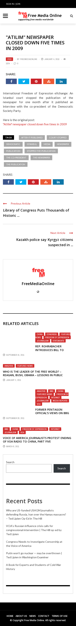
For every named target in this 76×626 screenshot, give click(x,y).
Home (10, 616)
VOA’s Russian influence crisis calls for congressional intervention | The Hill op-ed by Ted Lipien (34, 530)
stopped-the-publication (41, 151)
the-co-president (16, 157)
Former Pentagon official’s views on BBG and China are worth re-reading (53, 415)
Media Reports (60, 400)
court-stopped (57, 137)
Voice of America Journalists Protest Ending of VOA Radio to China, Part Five (37, 439)
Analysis (8, 365)
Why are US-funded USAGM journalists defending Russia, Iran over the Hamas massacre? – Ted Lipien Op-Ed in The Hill (36, 514)
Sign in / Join (13, 3)
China (39, 334)
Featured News (25, 365)
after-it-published (31, 137)
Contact (43, 616)
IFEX (9, 59)
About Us (21, 616)
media (47, 144)
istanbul (32, 144)
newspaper (63, 144)
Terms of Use (59, 616)
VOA (39, 404)
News (32, 616)
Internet (55, 397)
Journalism (43, 340)
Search (10, 462)
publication (13, 151)
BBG (51, 391)
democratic (13, 144)
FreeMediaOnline (28, 59)
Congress (52, 334)
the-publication (15, 164)
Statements (58, 340)
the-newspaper (41, 157)
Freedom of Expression (57, 337)
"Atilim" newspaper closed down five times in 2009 (35, 124)
